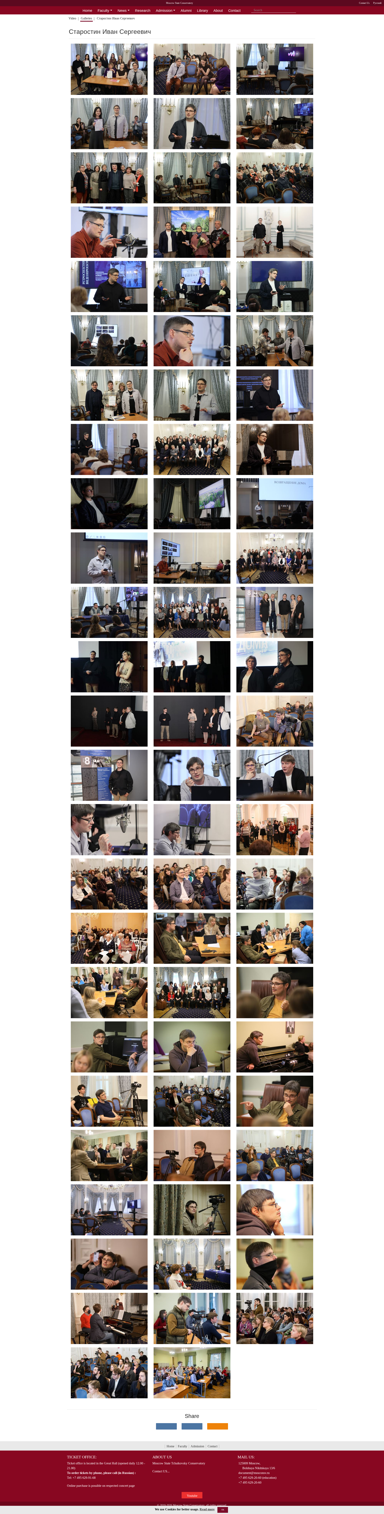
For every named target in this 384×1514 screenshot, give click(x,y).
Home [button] (87, 11)
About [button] (218, 11)
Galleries (86, 18)
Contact (212, 1446)
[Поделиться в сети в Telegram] (192, 1426)
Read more (207, 1509)
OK (222, 1510)
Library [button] (202, 11)
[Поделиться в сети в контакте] (166, 1426)
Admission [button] (164, 11)
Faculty (182, 1446)
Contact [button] (234, 11)
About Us (162, 1457)
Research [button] (142, 11)
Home (170, 1446)
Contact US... (161, 1471)
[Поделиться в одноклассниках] (217, 1426)
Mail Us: (246, 1457)
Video (72, 18)
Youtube (192, 1495)
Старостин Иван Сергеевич (116, 18)
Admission (197, 1446)
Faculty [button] (103, 11)
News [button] (122, 11)
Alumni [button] (186, 11)
